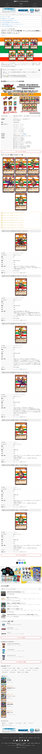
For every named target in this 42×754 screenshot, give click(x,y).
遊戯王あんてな (4, 723)
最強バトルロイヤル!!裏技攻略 (34, 668)
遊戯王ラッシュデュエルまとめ (21, 1)
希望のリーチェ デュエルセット (12, 597)
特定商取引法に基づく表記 (23, 737)
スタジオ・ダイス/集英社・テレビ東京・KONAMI (26, 743)
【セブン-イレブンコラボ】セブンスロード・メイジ (12, 217)
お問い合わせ (30, 737)
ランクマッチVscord (18, 723)
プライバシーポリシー (13, 737)
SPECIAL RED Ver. (12, 672)
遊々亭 (8, 623)
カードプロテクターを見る (21, 661)
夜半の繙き (9, 680)
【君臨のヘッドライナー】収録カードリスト (15, 608)
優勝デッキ (18, 668)
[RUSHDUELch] (25, 740)
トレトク (9, 632)
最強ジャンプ (11, 606)
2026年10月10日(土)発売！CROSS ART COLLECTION (10, 22)
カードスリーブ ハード (11, 655)
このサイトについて (6, 737)
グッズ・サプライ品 (12, 600)
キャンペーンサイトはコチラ (21, 151)
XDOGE (25, 723)
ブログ (7, 3)
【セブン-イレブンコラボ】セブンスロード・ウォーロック (13, 220)
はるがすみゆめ (11, 723)
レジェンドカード (35, 670)
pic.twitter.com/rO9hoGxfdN (21, 75)
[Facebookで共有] (20, 563)
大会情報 (21, 3)
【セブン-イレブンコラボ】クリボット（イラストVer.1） (13, 222)
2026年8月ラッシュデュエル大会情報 (8, 18)
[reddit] (28, 740)
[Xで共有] (17, 563)
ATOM (35, 737)
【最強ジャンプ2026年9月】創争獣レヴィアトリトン (16, 603)
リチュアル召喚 (28, 670)
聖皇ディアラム (10, 712)
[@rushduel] (14, 740)
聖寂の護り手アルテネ (11, 688)
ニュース (35, 3)
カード (6, 29)
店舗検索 (24, 134)
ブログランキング (30, 723)
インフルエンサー (35, 6)
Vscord (33, 745)
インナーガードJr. (10, 649)
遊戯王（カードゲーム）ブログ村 (6, 725)
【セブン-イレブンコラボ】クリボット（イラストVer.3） (13, 227)
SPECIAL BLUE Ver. (5, 672)
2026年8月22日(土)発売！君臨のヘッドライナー (9, 20)
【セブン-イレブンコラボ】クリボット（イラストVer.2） (13, 225)
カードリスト (21, 6)
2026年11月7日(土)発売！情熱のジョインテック (9, 26)
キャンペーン (11, 616)
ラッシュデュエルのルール (5, 670)
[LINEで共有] (25, 563)
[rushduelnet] (19, 740)
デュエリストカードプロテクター (13, 643)
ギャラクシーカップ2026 (6, 16)
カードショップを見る (21, 637)
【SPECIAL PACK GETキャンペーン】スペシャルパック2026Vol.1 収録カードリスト (22, 614)
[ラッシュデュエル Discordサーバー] (17, 740)
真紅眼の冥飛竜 (10, 704)
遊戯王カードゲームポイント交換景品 (23, 672)
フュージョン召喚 (21, 670)
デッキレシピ (7, 6)
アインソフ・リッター (11, 696)
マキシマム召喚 (14, 670)
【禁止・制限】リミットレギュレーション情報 (8, 668)
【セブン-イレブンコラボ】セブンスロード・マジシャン (13, 213)
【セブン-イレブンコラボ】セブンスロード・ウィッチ (13, 215)
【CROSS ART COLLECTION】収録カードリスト (16, 591)
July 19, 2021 (24, 76)
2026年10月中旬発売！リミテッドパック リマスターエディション (12, 24)
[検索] (40, 589)
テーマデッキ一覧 (25, 668)
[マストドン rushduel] (22, 740)
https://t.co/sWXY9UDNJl (11, 75)
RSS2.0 (38, 737)
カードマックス (10, 627)
